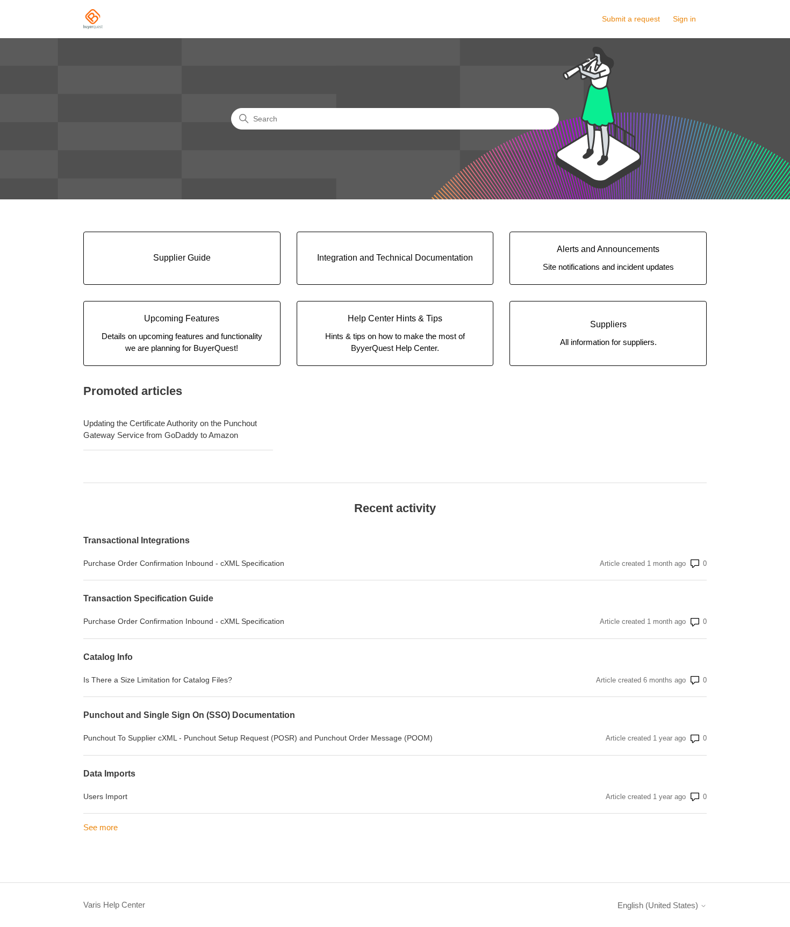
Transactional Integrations (136, 540)
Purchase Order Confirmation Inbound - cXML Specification (183, 563)
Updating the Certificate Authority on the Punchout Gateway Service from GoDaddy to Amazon (170, 429)
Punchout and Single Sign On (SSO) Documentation (189, 715)
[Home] (93, 19)
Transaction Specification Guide (148, 598)
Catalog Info (108, 657)
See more (100, 827)
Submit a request (631, 19)
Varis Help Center (114, 904)
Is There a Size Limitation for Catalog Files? (157, 680)
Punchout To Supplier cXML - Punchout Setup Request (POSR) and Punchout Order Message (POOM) (258, 738)
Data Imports (109, 773)
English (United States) (658, 905)
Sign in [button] (684, 19)
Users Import (105, 796)
